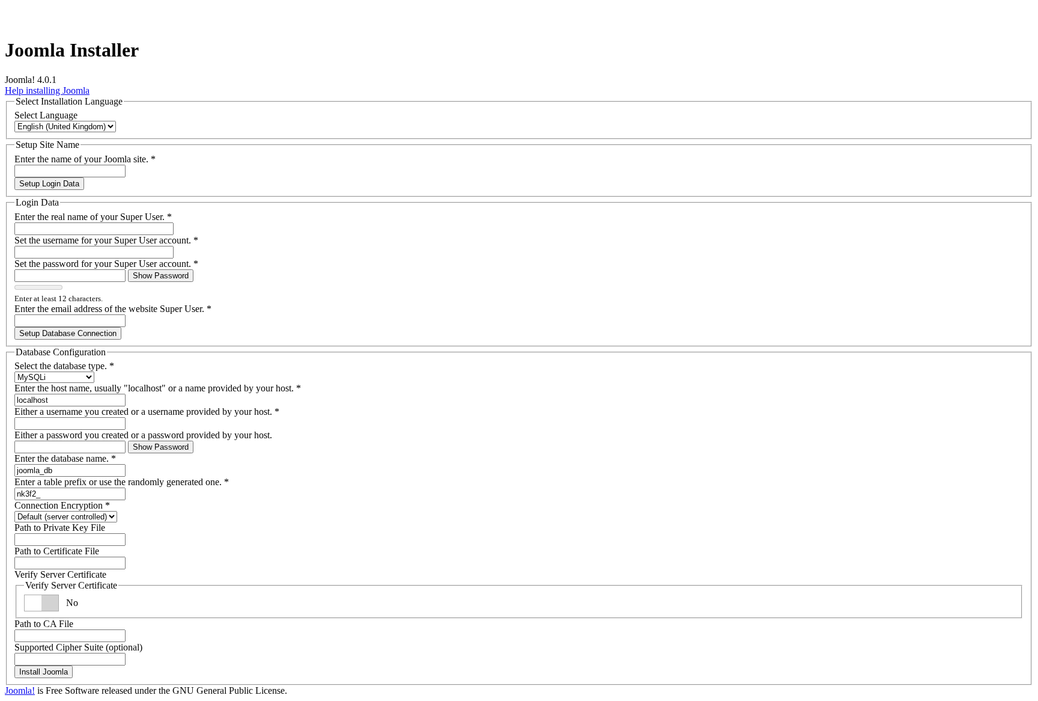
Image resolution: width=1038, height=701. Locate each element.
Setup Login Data (49, 183)
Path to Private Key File (59, 527)
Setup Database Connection (68, 333)
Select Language (45, 115)
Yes (73, 603)
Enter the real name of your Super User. (93, 217)
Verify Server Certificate (60, 574)
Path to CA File (43, 624)
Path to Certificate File (56, 551)
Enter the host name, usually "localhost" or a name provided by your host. (157, 388)
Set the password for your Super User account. (106, 264)
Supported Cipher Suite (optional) (78, 647)
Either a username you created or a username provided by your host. (146, 411)
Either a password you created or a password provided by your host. (143, 435)
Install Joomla (43, 671)
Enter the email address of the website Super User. (112, 309)
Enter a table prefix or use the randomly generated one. (121, 482)
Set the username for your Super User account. (106, 240)
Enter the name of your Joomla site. (85, 159)
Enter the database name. (65, 458)
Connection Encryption (62, 505)
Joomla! (20, 690)
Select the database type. (64, 366)
